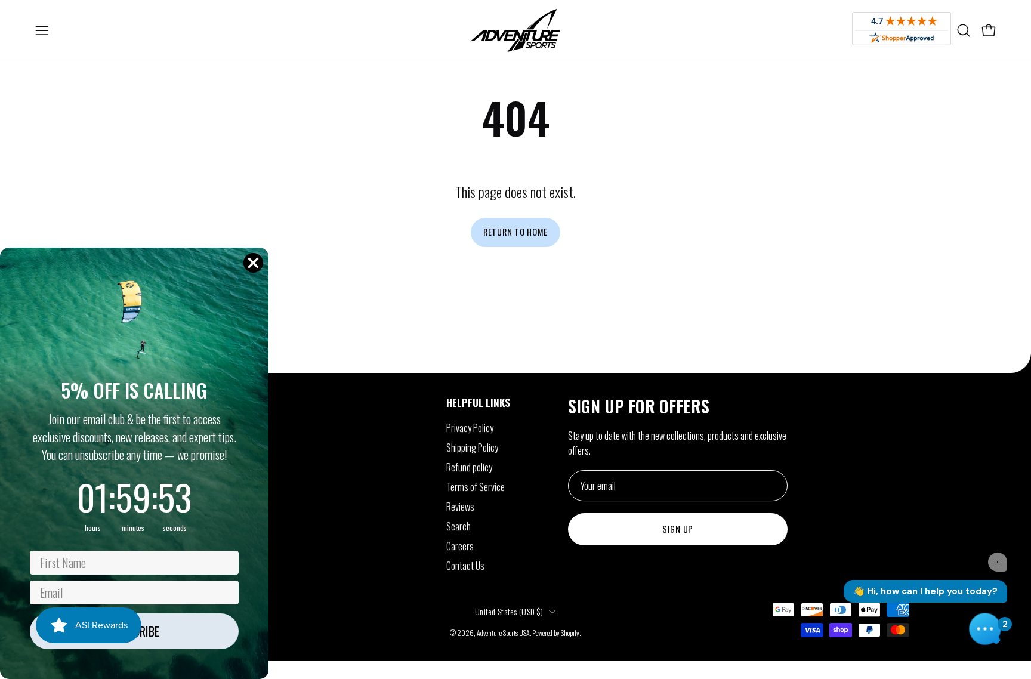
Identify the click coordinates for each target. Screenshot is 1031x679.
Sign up (677, 529)
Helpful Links (478, 402)
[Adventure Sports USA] (515, 30)
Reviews (460, 506)
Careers (460, 546)
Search (458, 526)
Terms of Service (475, 487)
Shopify (570, 633)
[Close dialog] (253, 262)
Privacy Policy (469, 428)
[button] (963, 30)
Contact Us (465, 565)
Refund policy (469, 467)
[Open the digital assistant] (985, 629)
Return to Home (515, 232)
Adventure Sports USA (503, 633)
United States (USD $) (509, 611)
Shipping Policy (472, 447)
